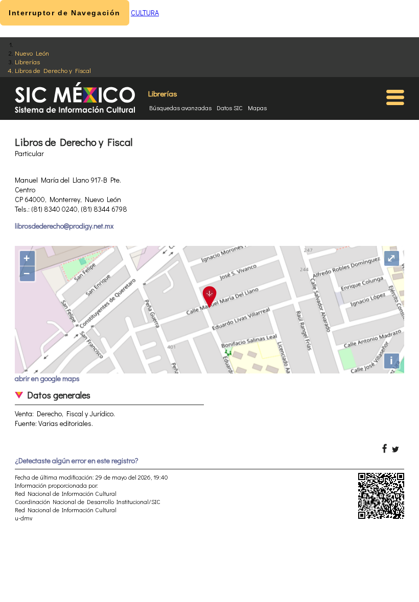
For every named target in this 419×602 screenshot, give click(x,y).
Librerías (27, 61)
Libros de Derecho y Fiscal (53, 70)
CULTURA (145, 12)
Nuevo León (32, 52)
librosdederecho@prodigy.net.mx (64, 226)
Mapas (257, 108)
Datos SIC (230, 108)
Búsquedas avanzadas (180, 108)
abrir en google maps (47, 378)
